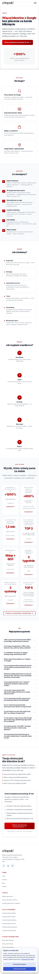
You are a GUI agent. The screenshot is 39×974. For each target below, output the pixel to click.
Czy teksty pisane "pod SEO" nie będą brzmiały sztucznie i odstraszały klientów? (17, 727)
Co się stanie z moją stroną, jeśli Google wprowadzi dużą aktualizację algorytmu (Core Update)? (18, 719)
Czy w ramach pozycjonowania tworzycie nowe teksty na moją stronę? (17, 706)
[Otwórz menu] (35, 3)
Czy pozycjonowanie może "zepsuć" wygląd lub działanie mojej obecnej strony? (17, 683)
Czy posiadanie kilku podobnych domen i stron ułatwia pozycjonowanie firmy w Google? (17, 667)
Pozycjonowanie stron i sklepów (11, 903)
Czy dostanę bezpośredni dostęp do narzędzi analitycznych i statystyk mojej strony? (17, 736)
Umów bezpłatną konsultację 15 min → (17, 42)
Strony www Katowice (8, 947)
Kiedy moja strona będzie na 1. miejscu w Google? (17, 660)
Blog (3, 883)
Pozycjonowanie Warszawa (9, 927)
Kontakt (4, 886)
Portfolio (4, 879)
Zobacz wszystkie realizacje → (19, 613)
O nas (3, 876)
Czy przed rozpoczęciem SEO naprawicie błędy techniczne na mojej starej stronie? (17, 692)
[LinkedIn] (8, 865)
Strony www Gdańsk (7, 940)
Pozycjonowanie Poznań (8, 923)
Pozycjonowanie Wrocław (9, 930)
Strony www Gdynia (7, 943)
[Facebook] (3, 865)
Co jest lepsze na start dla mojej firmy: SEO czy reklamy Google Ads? (17, 712)
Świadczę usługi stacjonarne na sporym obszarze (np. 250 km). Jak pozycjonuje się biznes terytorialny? (17, 675)
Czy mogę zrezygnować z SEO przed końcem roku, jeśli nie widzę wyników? (17, 647)
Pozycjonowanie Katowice (9, 920)
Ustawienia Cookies (27, 959)
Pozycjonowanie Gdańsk (9, 913)
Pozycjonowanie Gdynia (8, 916)
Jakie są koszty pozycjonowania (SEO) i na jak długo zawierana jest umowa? (17, 640)
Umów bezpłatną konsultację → (19, 826)
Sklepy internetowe (7, 896)
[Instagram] (12, 865)
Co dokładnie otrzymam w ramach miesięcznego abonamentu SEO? (16, 653)
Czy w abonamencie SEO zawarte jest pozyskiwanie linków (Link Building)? (17, 699)
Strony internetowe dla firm (9, 900)
